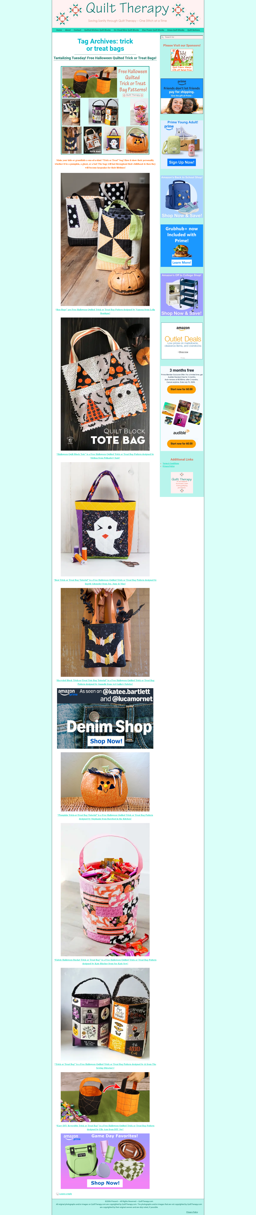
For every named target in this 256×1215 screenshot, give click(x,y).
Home (59, 30)
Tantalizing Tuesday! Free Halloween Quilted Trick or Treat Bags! (105, 58)
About (68, 30)
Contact (77, 30)
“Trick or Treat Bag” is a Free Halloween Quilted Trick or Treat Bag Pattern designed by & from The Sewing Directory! (105, 1065)
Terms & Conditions (171, 463)
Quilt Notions (193, 30)
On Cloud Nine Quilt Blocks (126, 30)
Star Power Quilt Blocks (153, 30)
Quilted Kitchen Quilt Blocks (97, 30)
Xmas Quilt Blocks (175, 30)
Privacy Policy (169, 466)
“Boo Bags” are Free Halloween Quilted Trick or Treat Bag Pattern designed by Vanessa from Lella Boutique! (105, 311)
